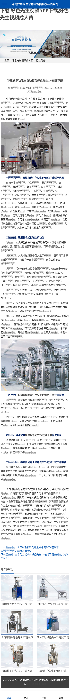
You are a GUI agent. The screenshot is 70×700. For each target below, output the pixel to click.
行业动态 (41, 60)
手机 (44, 697)
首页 (9, 697)
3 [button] (36, 52)
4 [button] (39, 52)
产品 (26, 697)
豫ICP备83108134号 (36, 684)
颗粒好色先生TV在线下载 (38, 435)
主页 (6, 60)
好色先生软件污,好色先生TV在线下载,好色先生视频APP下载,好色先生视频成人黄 (35, 10)
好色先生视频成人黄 (22, 60)
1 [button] (30, 52)
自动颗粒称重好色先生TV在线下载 (36, 395)
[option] (35, 44)
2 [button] (33, 52)
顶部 (61, 697)
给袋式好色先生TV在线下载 (32, 526)
